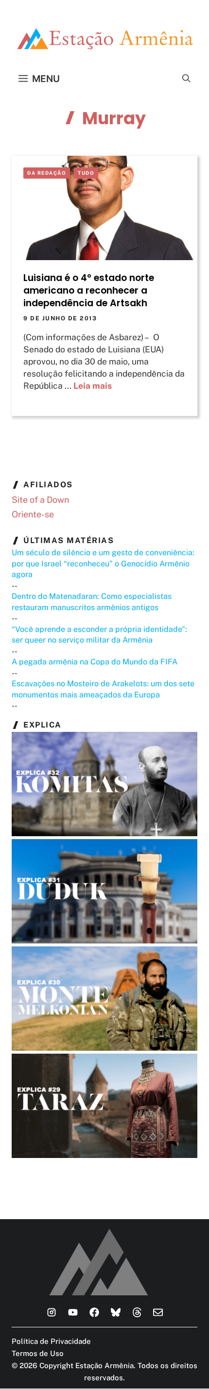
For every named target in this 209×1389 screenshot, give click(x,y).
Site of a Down (40, 500)
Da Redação (46, 173)
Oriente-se (33, 514)
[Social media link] (51, 1312)
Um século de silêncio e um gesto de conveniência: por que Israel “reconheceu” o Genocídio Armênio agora (103, 563)
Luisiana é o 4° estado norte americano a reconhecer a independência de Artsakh (88, 290)
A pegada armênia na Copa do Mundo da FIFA (94, 661)
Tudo (86, 173)
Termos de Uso (38, 1353)
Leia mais (92, 385)
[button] (186, 78)
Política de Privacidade (51, 1341)
